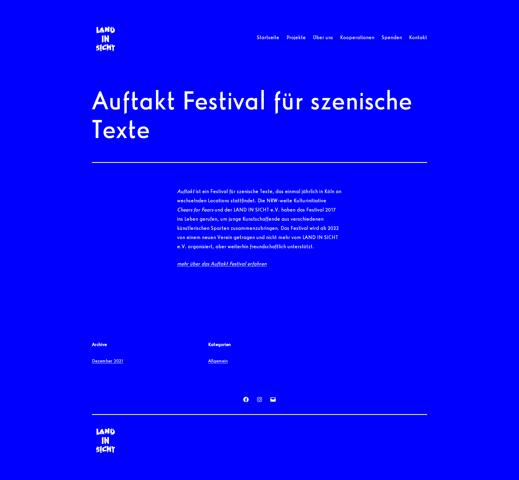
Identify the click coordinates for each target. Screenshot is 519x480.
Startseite (268, 38)
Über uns (323, 38)
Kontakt (418, 38)
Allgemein (218, 361)
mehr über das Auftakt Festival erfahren (222, 264)
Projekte (296, 38)
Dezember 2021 (107, 361)
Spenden (392, 38)
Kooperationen (357, 38)
